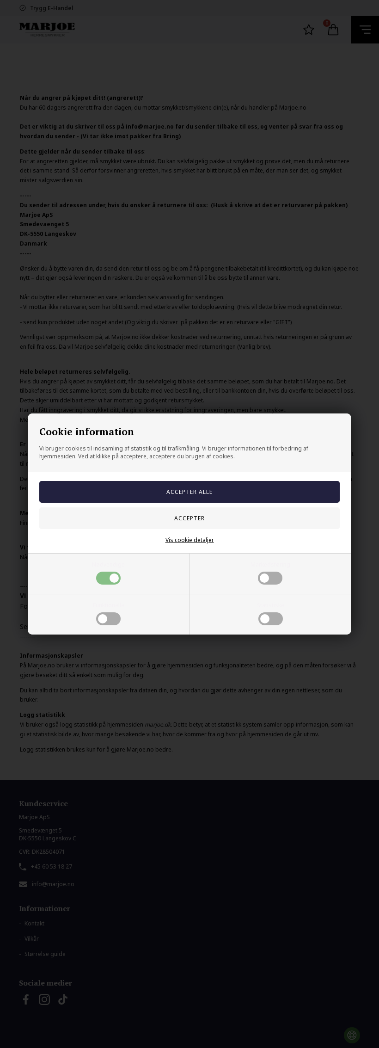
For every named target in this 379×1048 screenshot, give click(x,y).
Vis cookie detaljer (189, 540)
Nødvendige (108, 564)
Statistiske (270, 605)
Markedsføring (270, 564)
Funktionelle (108, 605)
